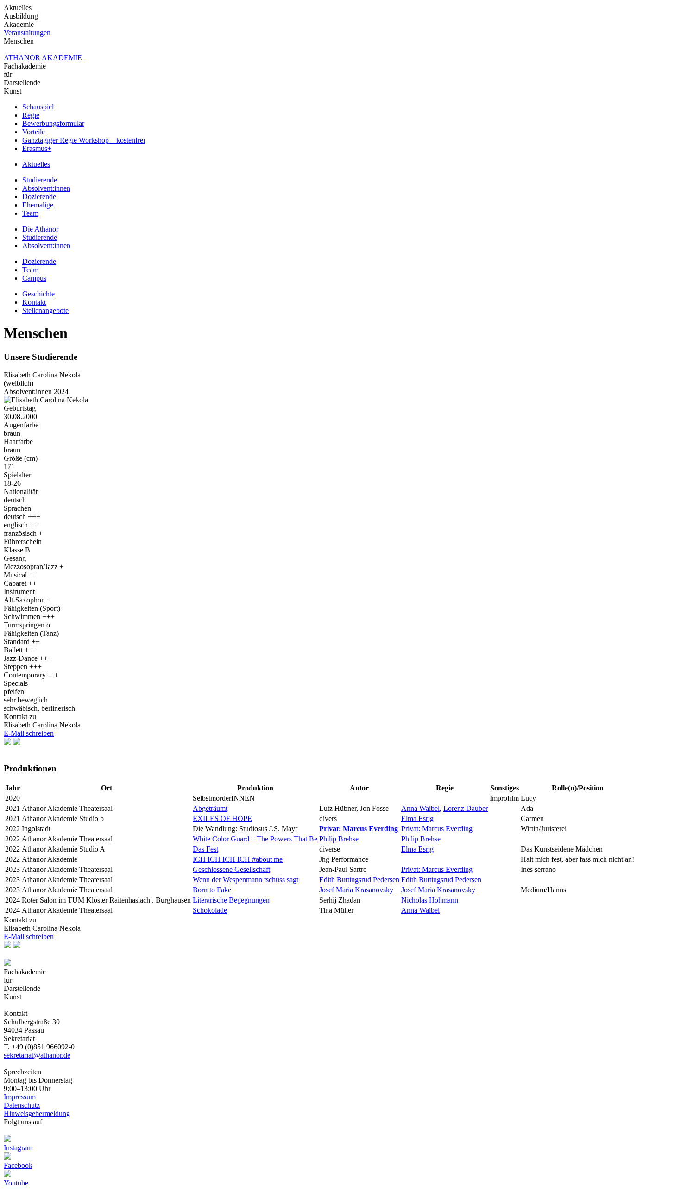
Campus (34, 278)
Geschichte (38, 294)
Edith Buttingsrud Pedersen (359, 880)
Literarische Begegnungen (231, 900)
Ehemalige (37, 205)
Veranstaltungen (27, 33)
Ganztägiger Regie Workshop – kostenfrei (83, 140)
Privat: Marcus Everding (437, 829)
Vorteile (33, 132)
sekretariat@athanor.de (37, 1055)
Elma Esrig (417, 818)
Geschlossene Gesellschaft (231, 869)
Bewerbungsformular (53, 123)
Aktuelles (36, 164)
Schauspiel (38, 107)
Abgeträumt (210, 808)
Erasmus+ (36, 148)
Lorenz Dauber (465, 808)
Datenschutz (22, 1105)
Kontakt (34, 302)
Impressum (20, 1097)
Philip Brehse (339, 839)
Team (30, 213)
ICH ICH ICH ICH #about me (238, 859)
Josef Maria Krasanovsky (356, 890)
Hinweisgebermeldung (37, 1113)
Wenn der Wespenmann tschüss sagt (245, 880)
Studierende (39, 180)
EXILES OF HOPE (222, 818)
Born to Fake (212, 890)
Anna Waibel (420, 808)
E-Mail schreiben (29, 733)
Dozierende (39, 197)
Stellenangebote (45, 310)
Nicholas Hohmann (429, 900)
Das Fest (205, 849)
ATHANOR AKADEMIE (43, 58)
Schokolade (210, 910)
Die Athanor (40, 229)
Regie (30, 115)
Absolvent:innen (46, 188)
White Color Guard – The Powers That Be (255, 839)
